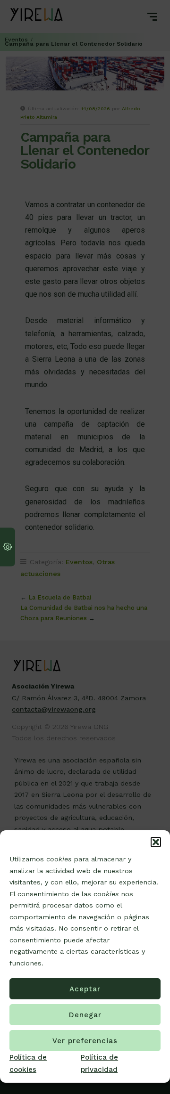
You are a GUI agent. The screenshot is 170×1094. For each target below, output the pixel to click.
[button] (156, 842)
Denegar (85, 1015)
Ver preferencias (85, 1041)
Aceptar (85, 989)
